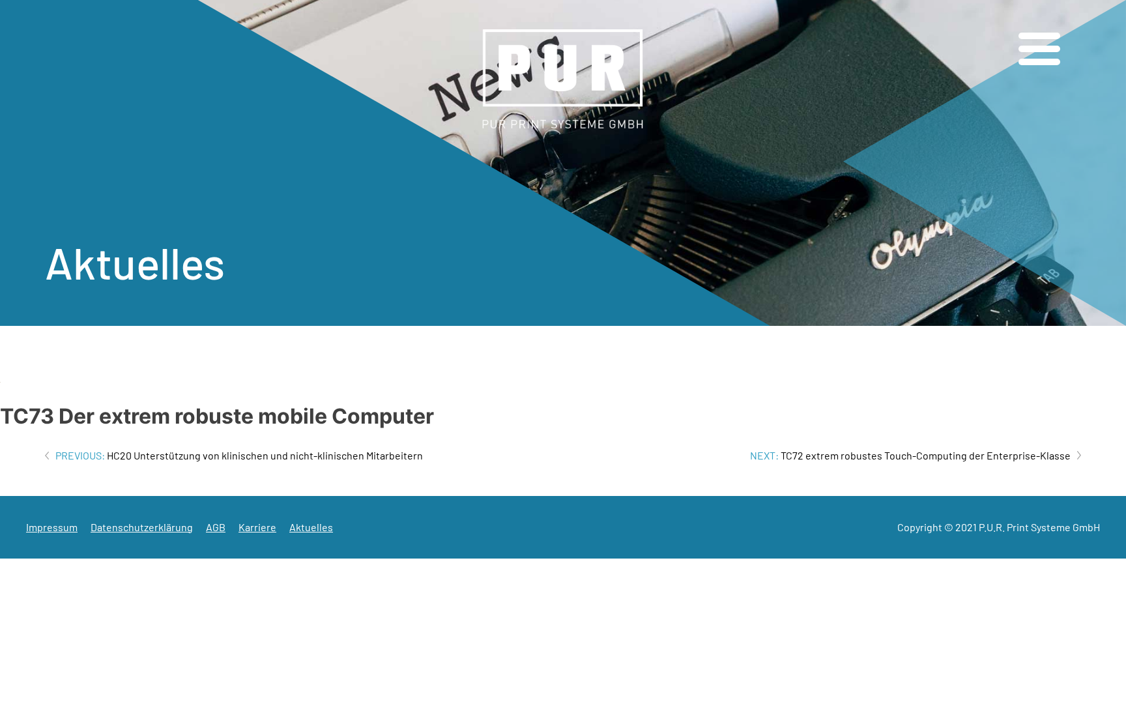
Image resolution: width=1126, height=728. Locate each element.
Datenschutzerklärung (142, 527)
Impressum (52, 527)
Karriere (257, 527)
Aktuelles (311, 527)
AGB (215, 527)
